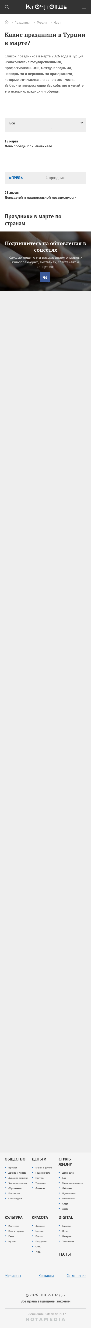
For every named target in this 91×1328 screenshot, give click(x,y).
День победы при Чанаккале (28, 146)
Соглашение (76, 1275)
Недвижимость (42, 1172)
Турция (42, 22)
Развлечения (68, 1198)
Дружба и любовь (17, 1172)
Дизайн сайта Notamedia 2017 (45, 1314)
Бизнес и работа (43, 1167)
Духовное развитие (18, 1177)
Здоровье (40, 1225)
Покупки (39, 1177)
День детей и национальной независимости (41, 197)
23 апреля (12, 192)
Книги (11, 1236)
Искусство (13, 1225)
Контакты (46, 1275)
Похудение (40, 1241)
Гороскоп (12, 1167)
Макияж (39, 1231)
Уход (37, 1251)
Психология (14, 1193)
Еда (64, 1177)
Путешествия (69, 1193)
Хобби (65, 1208)
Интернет (67, 1236)
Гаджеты (66, 1225)
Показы (39, 1236)
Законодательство (17, 1183)
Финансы (40, 1188)
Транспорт (40, 1183)
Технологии (68, 1241)
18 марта (11, 141)
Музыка (12, 1241)
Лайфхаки (67, 1188)
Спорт (65, 1203)
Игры (65, 1231)
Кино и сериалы (16, 1231)
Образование (14, 1188)
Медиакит (13, 1275)
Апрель (16, 177)
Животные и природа (72, 1183)
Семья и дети (15, 1198)
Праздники (22, 22)
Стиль (38, 1246)
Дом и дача (68, 1172)
